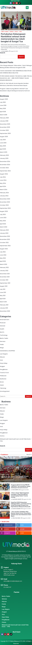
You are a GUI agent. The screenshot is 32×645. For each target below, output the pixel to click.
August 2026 (4, 99)
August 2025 (4, 136)
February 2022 (4, 267)
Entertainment (4, 319)
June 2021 (3, 292)
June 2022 (3, 255)
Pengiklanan (4, 369)
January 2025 (4, 158)
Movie (2, 382)
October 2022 (4, 242)
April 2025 (3, 149)
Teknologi (3, 388)
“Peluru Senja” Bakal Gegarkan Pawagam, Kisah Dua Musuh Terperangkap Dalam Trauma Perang (20, 495)
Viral (20, 31)
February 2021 (4, 305)
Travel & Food (4, 372)
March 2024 (3, 189)
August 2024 (4, 174)
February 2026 (4, 118)
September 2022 (5, 246)
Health (2, 329)
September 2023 (5, 208)
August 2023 (4, 211)
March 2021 (3, 302)
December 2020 (5, 311)
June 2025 (3, 143)
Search (2, 53)
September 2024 (5, 171)
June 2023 (3, 217)
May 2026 (3, 108)
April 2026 (3, 111)
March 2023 (3, 227)
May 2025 (3, 146)
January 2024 (4, 196)
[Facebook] (10, 3)
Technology (3, 335)
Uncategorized (4, 391)
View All (28, 454)
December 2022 (5, 236)
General (2, 326)
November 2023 (5, 202)
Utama (2, 436)
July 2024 (3, 177)
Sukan (2, 385)
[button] (27, 7)
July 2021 (2, 289)
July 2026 (3, 102)
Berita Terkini (5, 31)
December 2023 (5, 199)
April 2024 (3, 186)
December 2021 (5, 274)
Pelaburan (3, 376)
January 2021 (4, 308)
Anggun (2, 366)
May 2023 (3, 221)
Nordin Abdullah (16, 508)
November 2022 (5, 239)
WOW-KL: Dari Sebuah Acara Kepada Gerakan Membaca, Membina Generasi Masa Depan (15, 476)
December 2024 (5, 161)
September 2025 (5, 133)
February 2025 (4, 155)
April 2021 (2, 299)
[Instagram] (13, 3)
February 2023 (4, 230)
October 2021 (4, 280)
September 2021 (5, 283)
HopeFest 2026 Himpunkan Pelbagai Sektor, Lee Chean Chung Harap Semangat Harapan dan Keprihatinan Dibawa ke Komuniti (21, 504)
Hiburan (2, 357)
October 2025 (4, 130)
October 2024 (4, 168)
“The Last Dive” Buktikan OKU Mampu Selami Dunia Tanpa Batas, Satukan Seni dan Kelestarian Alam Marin (21, 514)
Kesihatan (3, 379)
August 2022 (4, 249)
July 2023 (3, 214)
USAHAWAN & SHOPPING (7, 351)
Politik (2, 344)
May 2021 (2, 295)
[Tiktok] (19, 3)
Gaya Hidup (3, 363)
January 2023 (4, 233)
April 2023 (3, 224)
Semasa (11, 31)
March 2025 (3, 152)
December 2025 (5, 124)
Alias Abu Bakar (16, 518)
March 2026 (3, 115)
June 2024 (3, 180)
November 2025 (5, 127)
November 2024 (5, 164)
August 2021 (3, 286)
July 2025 (3, 140)
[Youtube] (16, 3)
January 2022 (4, 270)
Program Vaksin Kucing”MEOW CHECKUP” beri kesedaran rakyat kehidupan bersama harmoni (20, 486)
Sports (2, 332)
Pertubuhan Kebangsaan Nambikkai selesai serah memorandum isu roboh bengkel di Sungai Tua (13, 38)
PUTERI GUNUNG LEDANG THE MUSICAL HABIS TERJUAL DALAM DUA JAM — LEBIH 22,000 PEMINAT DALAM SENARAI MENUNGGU (16, 78)
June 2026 (3, 105)
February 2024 (4, 193)
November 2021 (4, 277)
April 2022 (3, 261)
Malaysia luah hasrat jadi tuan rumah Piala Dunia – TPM (15, 625)
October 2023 (4, 205)
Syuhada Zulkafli (7, 479)
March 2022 (3, 264)
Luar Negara (4, 354)
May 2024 (3, 183)
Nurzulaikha (5, 51)
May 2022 (3, 258)
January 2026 (4, 121)
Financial (2, 323)
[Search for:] (12, 396)
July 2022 (3, 252)
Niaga (16, 31)
